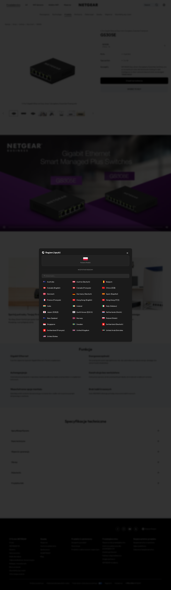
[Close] (127, 253)
